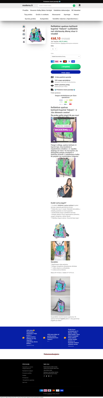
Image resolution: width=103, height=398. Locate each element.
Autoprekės (44, 19)
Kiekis (52, 45)
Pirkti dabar (65, 73)
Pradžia (24, 375)
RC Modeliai (76, 10)
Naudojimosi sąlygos (27, 370)
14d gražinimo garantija (28, 380)
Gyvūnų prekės (30, 19)
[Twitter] (46, 376)
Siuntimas (63, 43)
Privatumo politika (27, 373)
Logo (27, 5)
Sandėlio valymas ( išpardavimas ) (65, 19)
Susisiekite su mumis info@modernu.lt (27, 367)
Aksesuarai (56, 14)
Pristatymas (25, 377)
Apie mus (24, 382)
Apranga (67, 14)
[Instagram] (51, 376)
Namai (76, 14)
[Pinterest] (48, 376)
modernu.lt (49, 393)
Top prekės (28, 14)
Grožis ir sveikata (42, 14)
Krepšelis (80, 5)
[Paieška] (74, 5)
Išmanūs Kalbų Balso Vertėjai (41, 10)
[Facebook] (44, 376)
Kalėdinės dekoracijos (62, 10)
